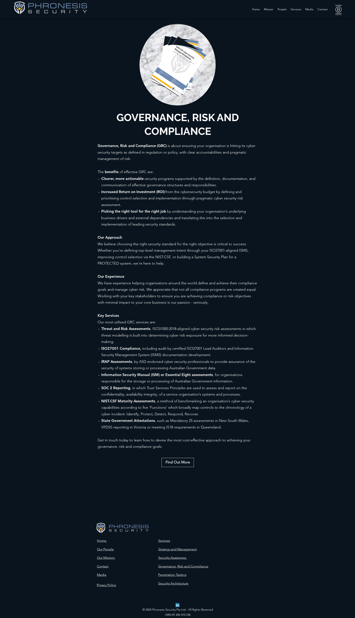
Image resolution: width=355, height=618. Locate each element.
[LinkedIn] (177, 605)
